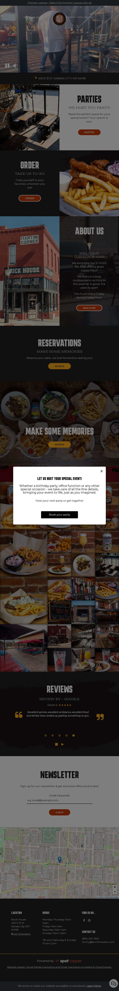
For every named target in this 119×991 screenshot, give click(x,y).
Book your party (59, 514)
